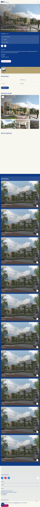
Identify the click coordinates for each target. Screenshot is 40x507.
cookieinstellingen (16, 502)
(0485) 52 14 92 (3, 492)
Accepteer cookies (5, 505)
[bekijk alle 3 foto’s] (34, 124)
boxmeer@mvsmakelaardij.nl (12, 492)
